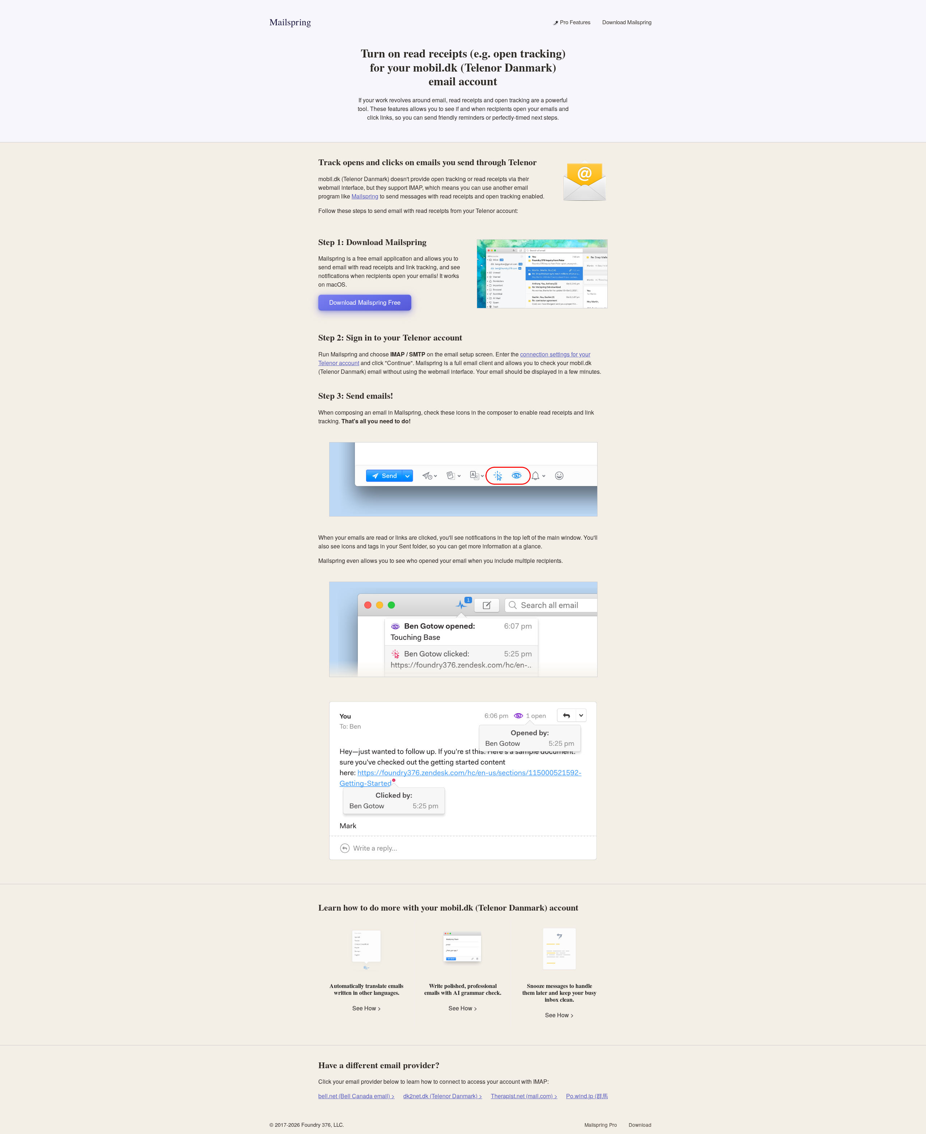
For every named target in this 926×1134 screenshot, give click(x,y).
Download (640, 1124)
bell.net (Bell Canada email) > (356, 1096)
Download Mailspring (626, 22)
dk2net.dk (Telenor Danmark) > (442, 1096)
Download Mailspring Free (364, 302)
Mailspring (290, 22)
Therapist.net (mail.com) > (524, 1096)
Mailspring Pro (601, 1124)
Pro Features (574, 22)
